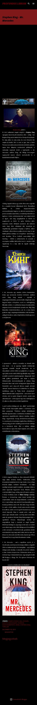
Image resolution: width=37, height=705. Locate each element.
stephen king (25, 625)
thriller (5, 627)
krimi (17, 625)
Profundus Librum (14, 3)
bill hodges (24, 621)
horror (21, 623)
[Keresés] (29, 3)
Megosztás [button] (9, 632)
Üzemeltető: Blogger (19, 699)
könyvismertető (8, 625)
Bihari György (13, 621)
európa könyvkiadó (9, 623)
